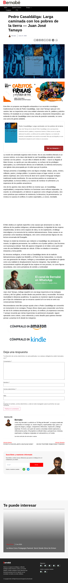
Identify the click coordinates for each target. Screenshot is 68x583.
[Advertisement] (34, 210)
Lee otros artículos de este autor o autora (26, 436)
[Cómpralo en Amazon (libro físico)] (28, 332)
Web (4, 395)
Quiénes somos (16, 7)
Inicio (5, 7)
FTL (17, 10)
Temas (28, 7)
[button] (35, 40)
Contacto (8, 10)
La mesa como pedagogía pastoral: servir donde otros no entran (31, 548)
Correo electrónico (9, 389)
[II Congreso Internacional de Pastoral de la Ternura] (34, 92)
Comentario (7, 361)
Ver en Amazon (53, 148)
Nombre (6, 382)
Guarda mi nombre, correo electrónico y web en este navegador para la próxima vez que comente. (31, 404)
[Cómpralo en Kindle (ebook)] (28, 345)
